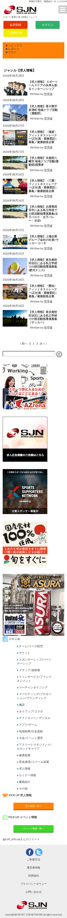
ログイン (47, 24)
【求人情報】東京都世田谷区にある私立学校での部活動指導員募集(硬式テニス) (43, 265)
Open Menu (62, 9)
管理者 (48, 94)
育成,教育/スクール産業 (33, 761)
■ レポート (12, 48)
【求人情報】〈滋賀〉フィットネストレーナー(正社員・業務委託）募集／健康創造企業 (43, 137)
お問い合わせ (34, 891)
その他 (22, 788)
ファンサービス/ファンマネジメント (34, 678)
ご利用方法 (15, 32)
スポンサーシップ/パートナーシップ (34, 661)
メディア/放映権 (28, 670)
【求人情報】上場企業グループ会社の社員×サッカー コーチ (44, 239)
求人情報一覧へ (33, 805)
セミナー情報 (26, 775)
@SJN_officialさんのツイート (21, 839)
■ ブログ (11, 52)
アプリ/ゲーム (27, 724)
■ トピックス (14, 45)
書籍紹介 (23, 781)
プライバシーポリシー (33, 883)
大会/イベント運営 (30, 738)
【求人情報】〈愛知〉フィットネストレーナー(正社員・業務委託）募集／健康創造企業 (43, 291)
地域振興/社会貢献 (30, 731)
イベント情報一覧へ (33, 828)
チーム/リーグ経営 (30, 646)
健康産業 (23, 755)
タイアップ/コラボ (30, 711)
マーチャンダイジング (32, 687)
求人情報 (23, 768)
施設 (21, 704)
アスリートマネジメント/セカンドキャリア (34, 746)
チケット (23, 652)
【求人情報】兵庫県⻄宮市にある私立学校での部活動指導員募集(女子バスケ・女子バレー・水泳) (43, 213)
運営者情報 (33, 867)
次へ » (43, 343)
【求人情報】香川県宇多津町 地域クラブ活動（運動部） (43, 109)
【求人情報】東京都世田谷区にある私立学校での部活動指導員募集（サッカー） (43, 317)
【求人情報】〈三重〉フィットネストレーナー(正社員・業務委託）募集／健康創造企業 (43, 186)
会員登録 (15, 24)
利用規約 (33, 875)
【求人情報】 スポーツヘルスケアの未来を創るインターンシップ (43, 85)
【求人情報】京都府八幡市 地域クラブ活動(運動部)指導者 (44, 161)
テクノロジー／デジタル (33, 718)
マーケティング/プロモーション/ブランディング (34, 696)
